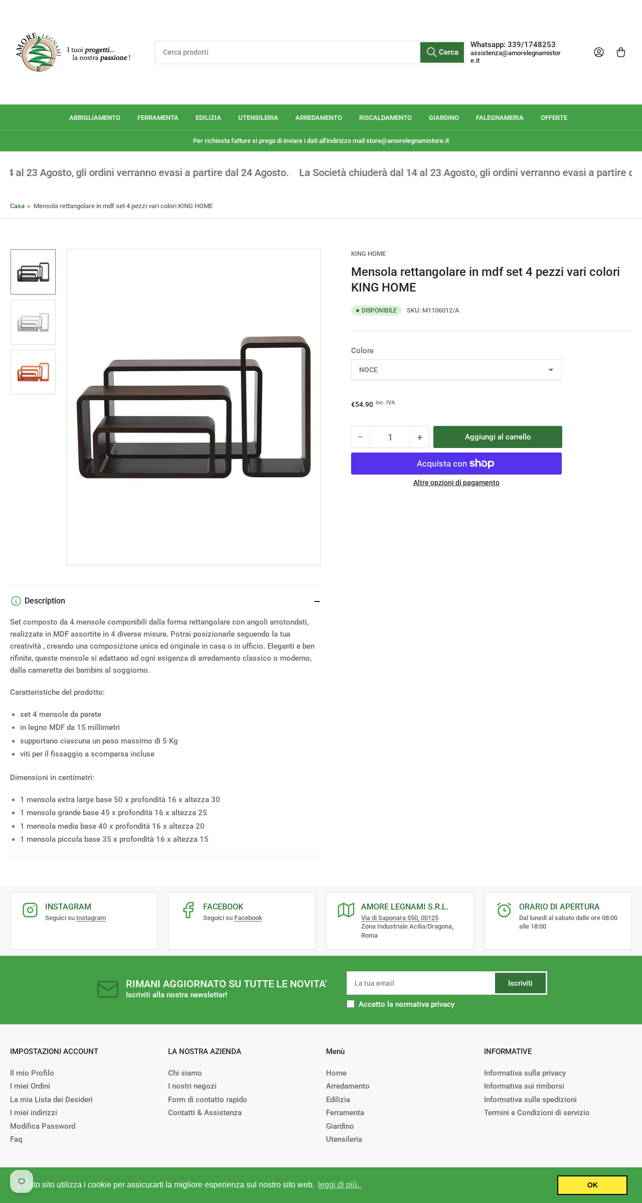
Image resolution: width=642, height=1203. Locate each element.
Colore (362, 350)
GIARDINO (444, 117)
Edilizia (338, 1099)
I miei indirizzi (33, 1112)
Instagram (91, 918)
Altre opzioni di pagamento (456, 483)
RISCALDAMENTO (385, 117)
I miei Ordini (30, 1086)
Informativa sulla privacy (525, 1073)
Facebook (248, 918)
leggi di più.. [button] (339, 1184)
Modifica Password (42, 1126)
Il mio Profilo (32, 1073)
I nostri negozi (192, 1086)
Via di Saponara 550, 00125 (399, 918)
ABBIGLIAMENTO (94, 117)
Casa (17, 206)
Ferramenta (345, 1112)
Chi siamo (185, 1073)
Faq (16, 1139)
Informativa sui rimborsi (524, 1086)
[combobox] (310, 52)
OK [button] (592, 1185)
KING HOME (368, 253)
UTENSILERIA (258, 117)
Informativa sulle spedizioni (530, 1099)
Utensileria (344, 1139)
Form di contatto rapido (207, 1099)
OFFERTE (554, 117)
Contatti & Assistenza (205, 1112)
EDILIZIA (208, 117)
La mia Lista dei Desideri (51, 1099)
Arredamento (348, 1086)
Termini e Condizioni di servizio (537, 1112)
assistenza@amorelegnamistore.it (515, 56)
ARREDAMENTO (318, 117)
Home (336, 1073)
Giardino (340, 1126)
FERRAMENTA (158, 117)
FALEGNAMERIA (500, 117)
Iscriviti (520, 983)
